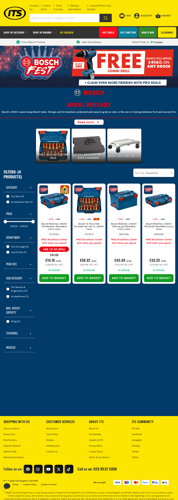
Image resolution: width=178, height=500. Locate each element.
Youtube (136, 446)
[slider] (5, 221)
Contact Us (52, 451)
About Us (93, 428)
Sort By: (139, 173)
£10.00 (14, 226)
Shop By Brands (42, 32)
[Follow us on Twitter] (58, 469)
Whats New (148, 32)
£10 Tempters (128, 32)
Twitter (135, 451)
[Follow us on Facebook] (28, 469)
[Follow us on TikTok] (69, 469)
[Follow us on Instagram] (38, 469)
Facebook (137, 434)
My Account (52, 428)
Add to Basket (54, 278)
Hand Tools (18, 252)
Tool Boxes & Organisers (19, 289)
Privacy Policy (95, 446)
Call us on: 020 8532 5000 (97, 469)
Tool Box (17, 196)
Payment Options (12, 446)
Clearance (167, 32)
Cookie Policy (96, 451)
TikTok (135, 457)
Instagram (137, 440)
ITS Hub (135, 428)
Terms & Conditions (99, 457)
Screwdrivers (20, 296)
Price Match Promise (33, 42)
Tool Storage (20, 246)
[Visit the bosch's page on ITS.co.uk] (50, 218)
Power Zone (9, 434)
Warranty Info (53, 446)
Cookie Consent (48, 484)
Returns (50, 440)
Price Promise (10, 440)
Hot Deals (108, 32)
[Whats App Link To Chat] (18, 484)
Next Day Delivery (91, 42)
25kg (15, 321)
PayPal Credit (9, 451)
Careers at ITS (96, 440)
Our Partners (95, 434)
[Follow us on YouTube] (48, 469)
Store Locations (11, 428)
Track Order (52, 434)
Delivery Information (13, 457)
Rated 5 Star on (140, 42)
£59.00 (24, 226)
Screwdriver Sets (22, 202)
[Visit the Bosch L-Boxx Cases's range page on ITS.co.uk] (58, 218)
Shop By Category (13, 32)
